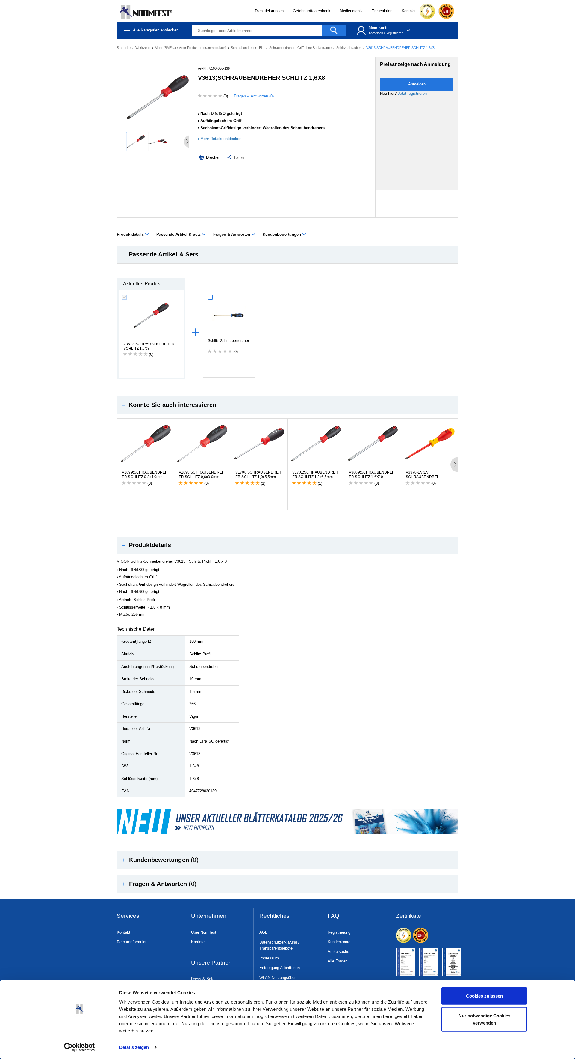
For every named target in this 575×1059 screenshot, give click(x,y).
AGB (263, 932)
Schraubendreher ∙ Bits (248, 47)
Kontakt (408, 11)
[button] (287, 255)
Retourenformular (131, 942)
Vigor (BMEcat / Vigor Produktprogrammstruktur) (191, 47)
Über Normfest (203, 932)
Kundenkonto (339, 942)
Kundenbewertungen (282, 234)
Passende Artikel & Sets (179, 234)
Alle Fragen (337, 961)
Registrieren (394, 33)
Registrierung (339, 932)
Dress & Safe (202, 979)
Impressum (269, 958)
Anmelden (376, 33)
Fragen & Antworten (232, 234)
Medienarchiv (351, 11)
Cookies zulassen (484, 995)
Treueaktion (382, 11)
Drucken (212, 157)
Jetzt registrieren (412, 93)
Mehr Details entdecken (220, 138)
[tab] (287, 254)
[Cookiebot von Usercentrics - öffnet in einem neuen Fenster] (79, 1047)
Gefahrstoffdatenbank (311, 11)
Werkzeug (143, 47)
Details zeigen (134, 1047)
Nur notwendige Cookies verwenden (484, 1019)
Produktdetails (131, 234)
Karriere (198, 942)
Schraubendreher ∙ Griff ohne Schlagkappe (300, 47)
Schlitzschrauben (349, 47)
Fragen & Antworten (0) (254, 96)
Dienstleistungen (269, 11)
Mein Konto (378, 27)
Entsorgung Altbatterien (279, 967)
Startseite (124, 47)
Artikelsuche (338, 951)
